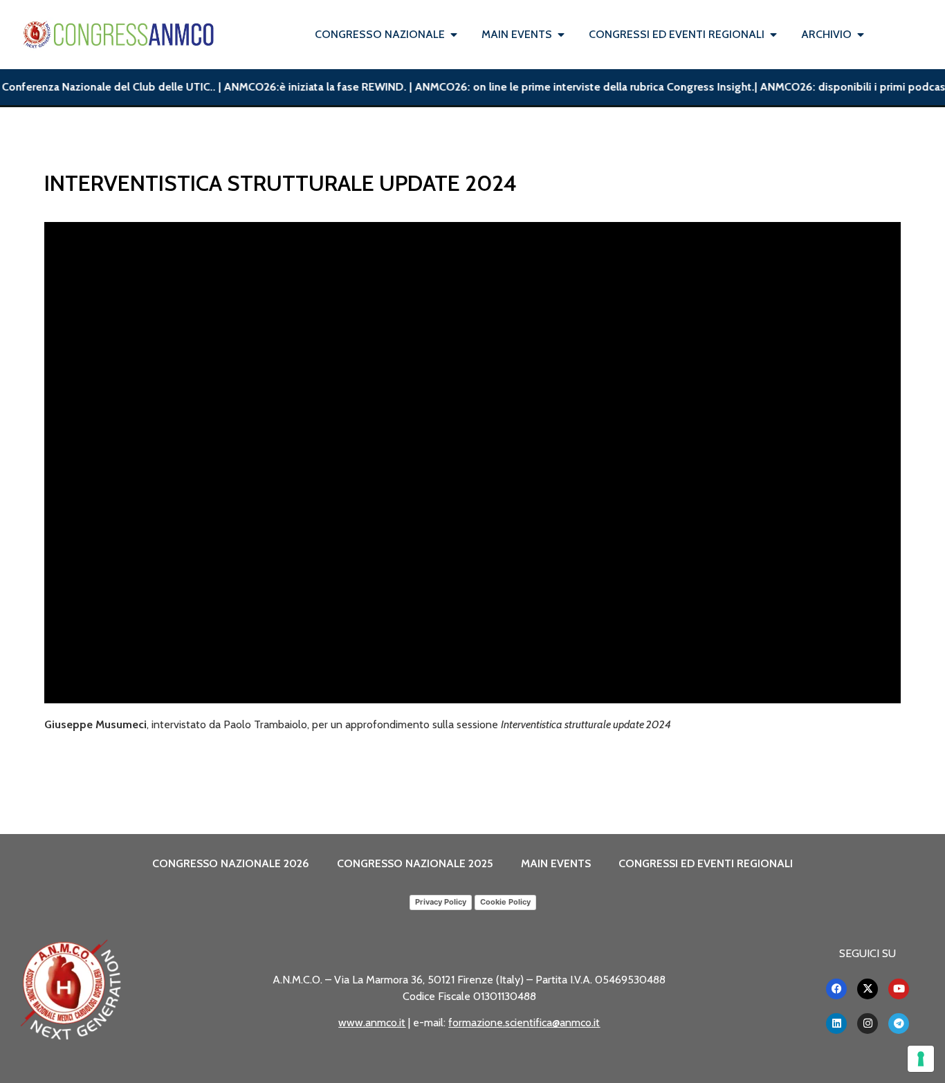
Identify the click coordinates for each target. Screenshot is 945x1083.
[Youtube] (898, 989)
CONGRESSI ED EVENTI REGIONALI (705, 863)
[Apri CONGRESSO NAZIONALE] (453, 34)
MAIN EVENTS (556, 863)
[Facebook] (836, 989)
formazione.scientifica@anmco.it (524, 1022)
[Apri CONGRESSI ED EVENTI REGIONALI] (773, 34)
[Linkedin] (836, 1023)
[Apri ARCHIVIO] (860, 34)
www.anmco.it (371, 1022)
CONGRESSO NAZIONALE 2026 (230, 863)
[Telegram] (898, 1023)
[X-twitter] (867, 989)
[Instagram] (867, 1023)
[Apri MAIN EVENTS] (561, 34)
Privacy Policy (440, 902)
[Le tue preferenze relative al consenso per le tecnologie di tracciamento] (921, 1059)
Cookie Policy (505, 902)
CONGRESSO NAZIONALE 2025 (415, 863)
